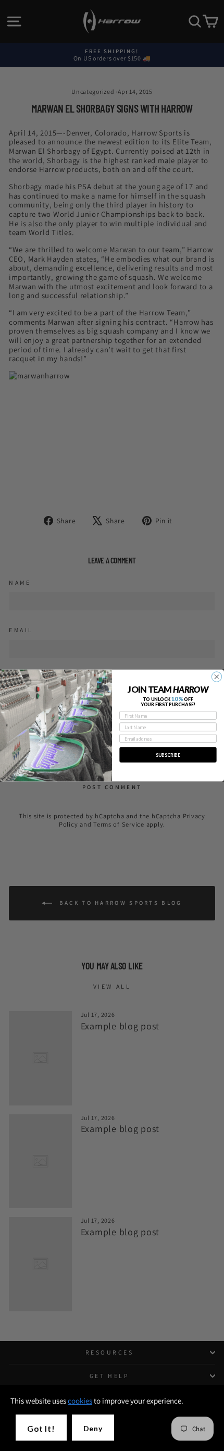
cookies (80, 1401)
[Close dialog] (216, 677)
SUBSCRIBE (168, 754)
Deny (93, 1428)
